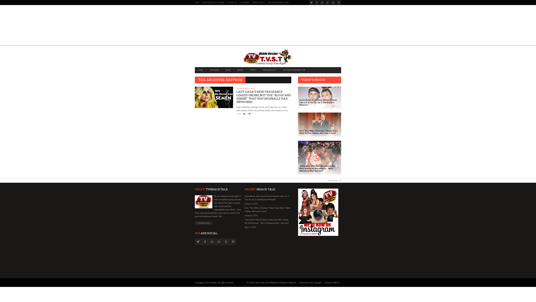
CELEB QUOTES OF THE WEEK (213, 2)
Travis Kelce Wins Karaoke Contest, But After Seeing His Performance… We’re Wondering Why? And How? (267, 221)
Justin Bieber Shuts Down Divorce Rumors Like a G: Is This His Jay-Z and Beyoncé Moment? (267, 198)
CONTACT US (232, 2)
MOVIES (240, 70)
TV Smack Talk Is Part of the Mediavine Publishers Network (271, 282)
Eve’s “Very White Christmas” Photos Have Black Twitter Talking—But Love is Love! (267, 210)
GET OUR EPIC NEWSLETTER (278, 2)
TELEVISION (214, 70)
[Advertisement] (268, 26)
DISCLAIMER (245, 2)
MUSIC (228, 70)
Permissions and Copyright (310, 282)
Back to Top (333, 181)
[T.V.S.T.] (268, 57)
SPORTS (253, 70)
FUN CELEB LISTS (269, 70)
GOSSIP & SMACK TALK (245, 88)
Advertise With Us (332, 282)
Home (197, 2)
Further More (203, 223)
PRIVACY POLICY (259, 2)
